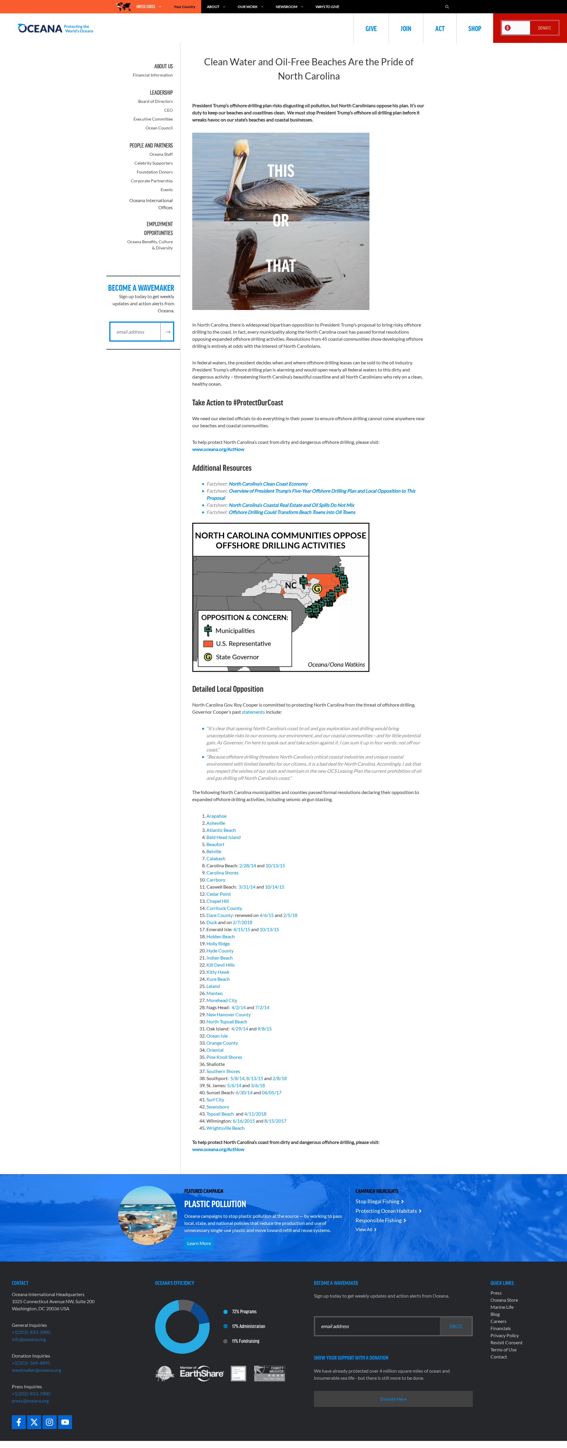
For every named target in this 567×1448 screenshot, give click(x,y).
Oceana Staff (161, 154)
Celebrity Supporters (153, 162)
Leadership (161, 92)
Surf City (215, 1099)
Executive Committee (153, 118)
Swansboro (217, 1106)
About (213, 6)
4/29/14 (239, 1028)
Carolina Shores (222, 872)
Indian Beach (219, 957)
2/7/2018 (242, 922)
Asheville (215, 823)
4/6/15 (267, 915)
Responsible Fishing (379, 1220)
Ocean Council (159, 127)
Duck (211, 922)
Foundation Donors (155, 171)
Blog (495, 1314)
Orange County (222, 1043)
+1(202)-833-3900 (31, 1332)
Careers (498, 1321)
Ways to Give (327, 6)
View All (364, 1229)
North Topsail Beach (226, 1021)
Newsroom (286, 6)
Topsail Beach (220, 1113)
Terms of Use (504, 1349)
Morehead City (221, 1000)
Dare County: (220, 915)
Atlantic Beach (221, 830)
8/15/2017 (275, 1121)
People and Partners (151, 145)
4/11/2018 (255, 1113)
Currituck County (224, 908)
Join (406, 28)
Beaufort (215, 844)
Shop (474, 28)
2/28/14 (247, 865)
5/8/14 (237, 1078)
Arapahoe (216, 816)
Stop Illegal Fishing (377, 1201)
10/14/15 (274, 886)
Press (496, 1293)
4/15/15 (242, 929)
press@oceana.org (30, 1400)
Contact (499, 1356)
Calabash (215, 858)
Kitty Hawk (217, 972)
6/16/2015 (244, 1121)
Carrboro (215, 879)
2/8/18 (280, 1078)
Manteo (214, 993)
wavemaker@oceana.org (36, 1370)
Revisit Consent (507, 1342)
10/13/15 (275, 865)
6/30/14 (244, 1092)
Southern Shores (223, 1071)
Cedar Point (218, 894)
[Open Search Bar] (447, 6)
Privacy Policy (505, 1335)
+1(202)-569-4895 (31, 1363)
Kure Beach (218, 979)
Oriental (215, 1050)
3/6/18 (258, 1085)
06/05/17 (271, 1092)
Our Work (248, 6)
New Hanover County (228, 1014)
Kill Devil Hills (220, 965)
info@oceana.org (29, 1339)
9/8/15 (265, 1028)
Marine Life (502, 1307)
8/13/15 (254, 1078)
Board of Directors (155, 101)
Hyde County (220, 950)
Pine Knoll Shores (224, 1057)
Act (439, 28)
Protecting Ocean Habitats (386, 1210)
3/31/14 (247, 886)
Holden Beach (220, 936)
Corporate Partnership (152, 180)
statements (253, 712)
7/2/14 (262, 1007)
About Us (163, 66)
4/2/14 (239, 1007)
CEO (168, 110)
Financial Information (153, 74)
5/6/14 (234, 1085)
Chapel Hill (217, 901)
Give (371, 28)
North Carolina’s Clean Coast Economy (268, 483)
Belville (213, 851)
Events (167, 189)
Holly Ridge (218, 943)
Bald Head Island (223, 837)
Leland (213, 986)
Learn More (199, 1243)
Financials (501, 1328)
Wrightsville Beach (225, 1128)
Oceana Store (504, 1300)
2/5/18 (290, 915)
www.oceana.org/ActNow (218, 449)
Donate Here (393, 1399)
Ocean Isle (217, 1035)
